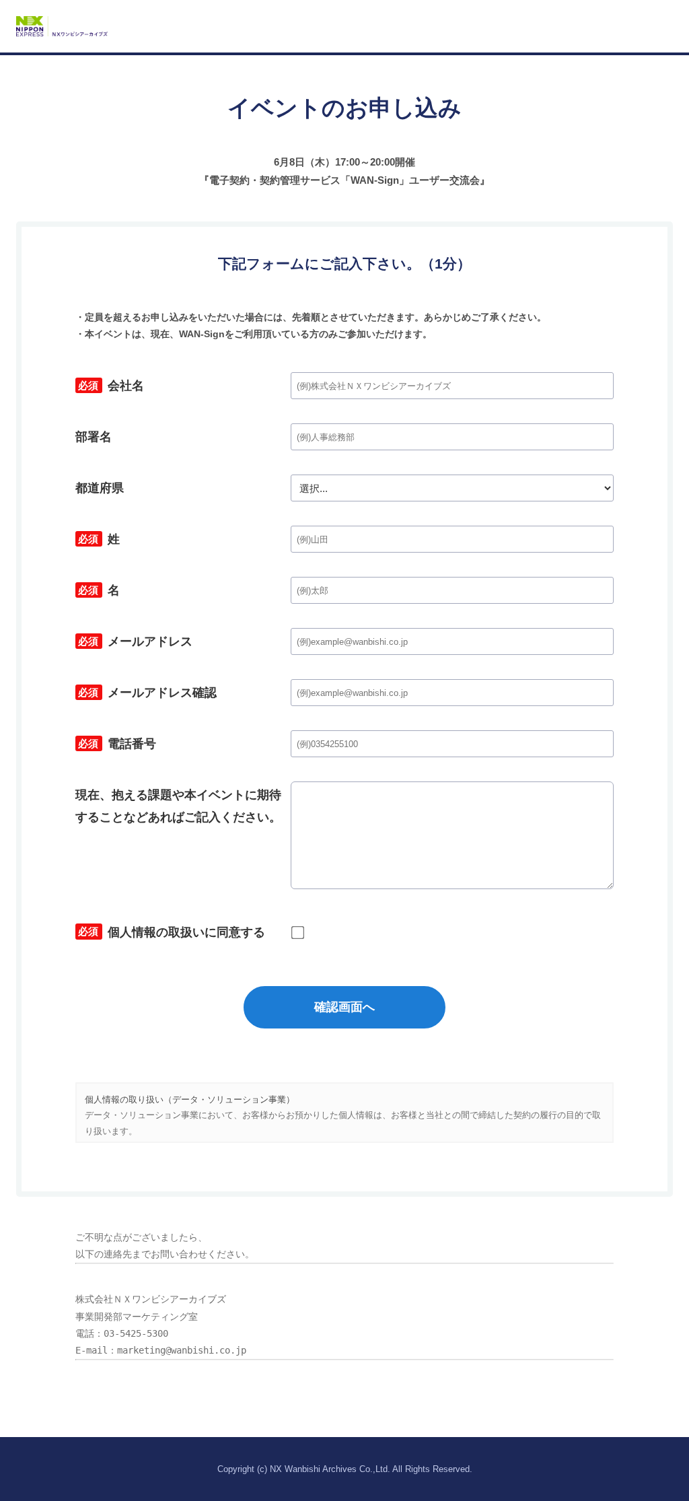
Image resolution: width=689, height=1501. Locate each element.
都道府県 (99, 488)
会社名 (109, 387)
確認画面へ (344, 1007)
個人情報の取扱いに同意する (170, 934)
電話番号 (115, 746)
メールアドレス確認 (146, 694)
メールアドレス (133, 643)
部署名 (93, 437)
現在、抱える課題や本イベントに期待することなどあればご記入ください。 (178, 805)
